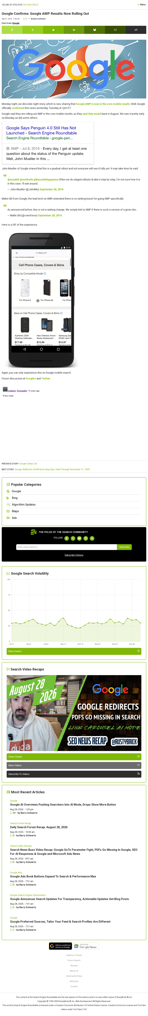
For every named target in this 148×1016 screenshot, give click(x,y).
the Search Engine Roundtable (44, 997)
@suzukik (13, 179)
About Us (74, 971)
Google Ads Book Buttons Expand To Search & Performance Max (53, 876)
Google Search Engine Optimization (28, 895)
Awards (74, 965)
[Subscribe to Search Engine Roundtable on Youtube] (85, 538)
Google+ (31, 378)
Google (15, 23)
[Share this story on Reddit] (53, 30)
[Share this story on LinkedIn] (74, 30)
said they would (92, 113)
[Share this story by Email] (115, 30)
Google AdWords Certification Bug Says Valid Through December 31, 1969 (52, 469)
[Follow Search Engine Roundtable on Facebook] (66, 538)
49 (14, 813)
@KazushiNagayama (46, 179)
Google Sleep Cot (28, 463)
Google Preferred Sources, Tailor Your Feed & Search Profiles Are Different (60, 921)
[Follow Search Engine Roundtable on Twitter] (73, 538)
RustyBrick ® (65, 1001)
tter (48, 378)
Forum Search (74, 960)
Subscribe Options (74, 555)
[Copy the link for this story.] (136, 30)
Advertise (74, 981)
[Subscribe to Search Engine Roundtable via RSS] (92, 538)
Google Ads (16, 872)
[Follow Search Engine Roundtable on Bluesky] (79, 538)
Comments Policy (74, 976)
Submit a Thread (74, 955)
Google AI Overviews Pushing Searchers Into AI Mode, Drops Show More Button (63, 804)
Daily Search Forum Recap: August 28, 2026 (38, 827)
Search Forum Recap (20, 823)
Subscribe (124, 547)
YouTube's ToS (80, 1009)
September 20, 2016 (51, 189)
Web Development (83, 1001)
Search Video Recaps (21, 846)
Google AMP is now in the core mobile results (103, 103)
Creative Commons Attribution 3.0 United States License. (82, 1005)
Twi (43, 378)
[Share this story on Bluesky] (94, 30)
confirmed (18, 107)
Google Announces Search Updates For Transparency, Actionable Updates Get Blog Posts (69, 899)
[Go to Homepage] (20, 4)
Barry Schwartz (39, 19)
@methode (26, 179)
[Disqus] (74, 422)
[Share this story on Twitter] (32, 30)
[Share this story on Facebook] (12, 30)
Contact (74, 986)
